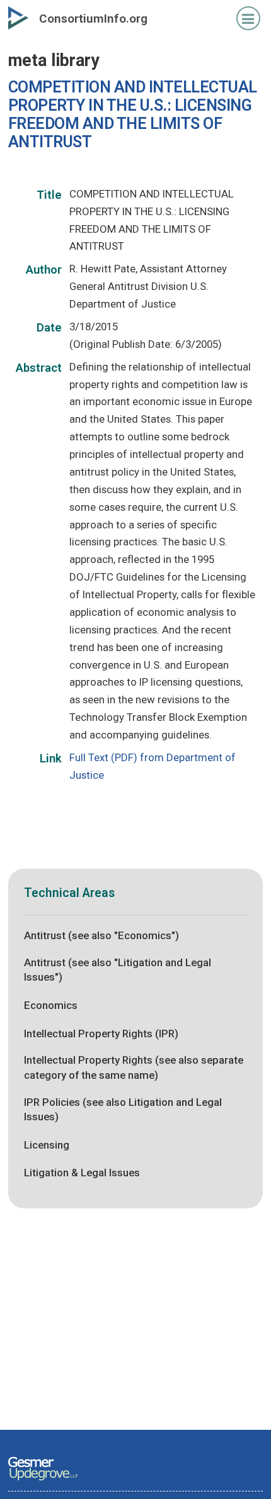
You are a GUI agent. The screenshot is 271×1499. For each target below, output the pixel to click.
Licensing (46, 1145)
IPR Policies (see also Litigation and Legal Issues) (123, 1109)
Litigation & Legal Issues (82, 1172)
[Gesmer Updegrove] (43, 1481)
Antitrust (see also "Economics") (101, 935)
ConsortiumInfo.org (93, 18)
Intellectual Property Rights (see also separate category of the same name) (133, 1067)
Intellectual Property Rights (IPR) (101, 1033)
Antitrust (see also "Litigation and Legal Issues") (117, 970)
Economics (51, 1005)
